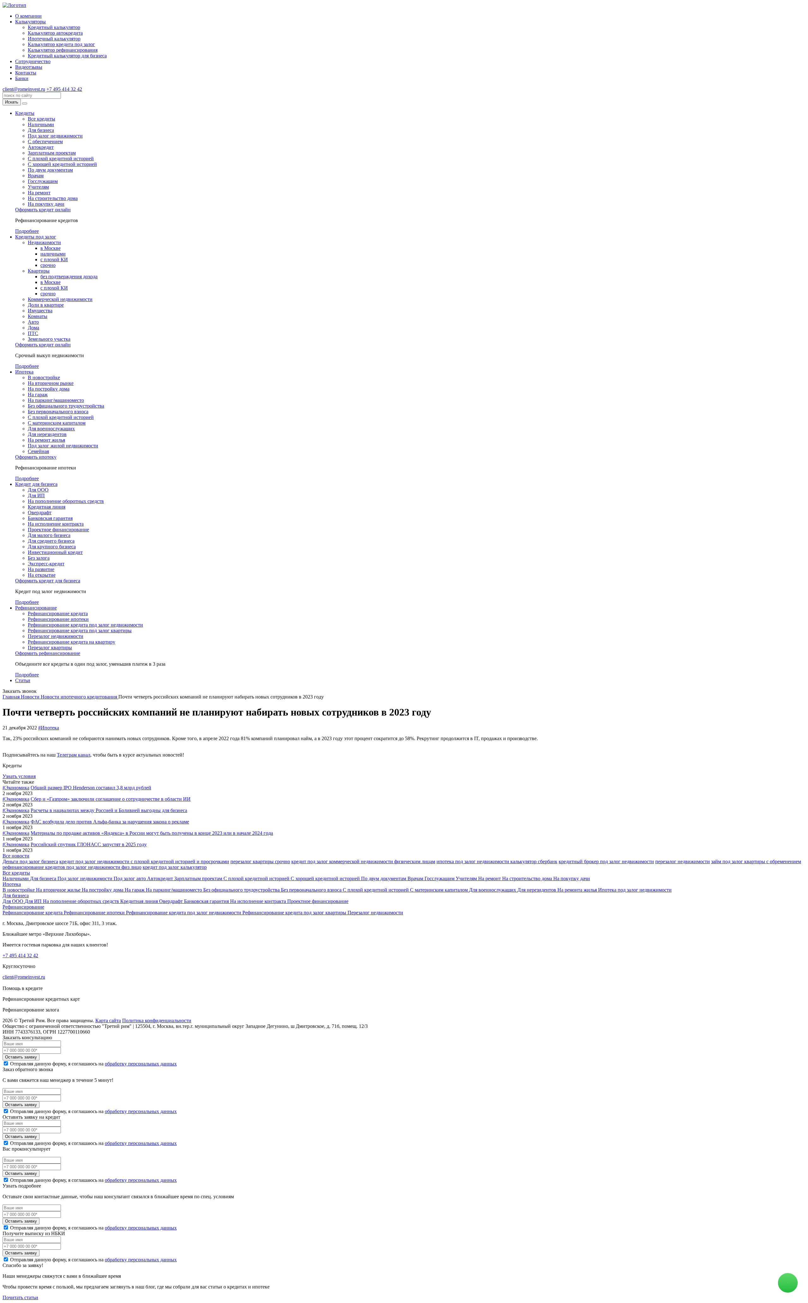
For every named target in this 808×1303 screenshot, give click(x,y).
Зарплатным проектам (52, 153)
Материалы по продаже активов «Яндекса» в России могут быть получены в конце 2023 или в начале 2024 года (152, 833)
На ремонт (39, 192)
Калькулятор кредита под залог (61, 44)
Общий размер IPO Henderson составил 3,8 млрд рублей (91, 787)
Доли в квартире (46, 305)
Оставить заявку (21, 1057)
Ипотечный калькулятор (54, 38)
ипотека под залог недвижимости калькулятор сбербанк (497, 861)
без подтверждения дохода (69, 276)
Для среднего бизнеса (51, 541)
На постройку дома (48, 389)
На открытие (42, 575)
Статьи (22, 680)
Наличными (41, 124)
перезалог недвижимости (682, 861)
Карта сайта (108, 1020)
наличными (53, 253)
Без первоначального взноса (58, 411)
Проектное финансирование (58, 529)
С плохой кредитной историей (61, 158)
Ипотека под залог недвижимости (635, 890)
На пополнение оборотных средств (66, 501)
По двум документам (50, 170)
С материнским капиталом (57, 423)
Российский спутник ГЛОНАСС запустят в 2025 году (89, 844)
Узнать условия (19, 776)
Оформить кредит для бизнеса (47, 580)
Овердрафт (39, 512)
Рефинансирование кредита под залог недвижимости (85, 625)
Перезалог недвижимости (55, 636)
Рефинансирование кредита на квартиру (71, 642)
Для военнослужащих (51, 428)
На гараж (38, 394)
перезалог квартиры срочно (260, 861)
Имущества (40, 310)
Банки (21, 78)
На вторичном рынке (51, 383)
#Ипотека (48, 727)
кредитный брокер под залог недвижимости (606, 861)
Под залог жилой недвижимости (63, 445)
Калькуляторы (30, 21)
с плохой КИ (54, 259)
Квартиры (39, 271)
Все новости (16, 855)
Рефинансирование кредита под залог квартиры (80, 630)
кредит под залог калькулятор (175, 867)
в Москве (50, 248)
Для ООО (38, 489)
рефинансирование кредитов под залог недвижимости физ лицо (72, 867)
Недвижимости (44, 242)
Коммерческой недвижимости (60, 299)
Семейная (38, 451)
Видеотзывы (28, 67)
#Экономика (16, 787)
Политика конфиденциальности (156, 1020)
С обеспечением (45, 141)
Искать (11, 102)
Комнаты (37, 316)
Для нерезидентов (47, 434)
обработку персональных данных (141, 1063)
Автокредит (41, 147)
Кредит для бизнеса (36, 484)
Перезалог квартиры (50, 647)
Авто (33, 322)
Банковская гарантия (50, 518)
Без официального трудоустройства (66, 406)
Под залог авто (130, 878)
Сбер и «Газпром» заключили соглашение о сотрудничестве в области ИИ (111, 799)
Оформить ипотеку (35, 457)
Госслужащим (43, 181)
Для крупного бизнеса (52, 546)
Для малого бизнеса (49, 535)
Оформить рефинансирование (47, 653)
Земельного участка (49, 339)
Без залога (39, 558)
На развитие (41, 569)
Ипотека (24, 371)
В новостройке (44, 377)
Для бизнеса (41, 130)
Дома (33, 327)
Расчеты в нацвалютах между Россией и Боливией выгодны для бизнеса (109, 810)
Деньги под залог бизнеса (30, 861)
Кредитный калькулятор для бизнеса (67, 55)
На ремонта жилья (577, 890)
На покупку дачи (46, 204)
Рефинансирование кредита (58, 613)
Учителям (38, 187)
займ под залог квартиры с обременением (756, 861)
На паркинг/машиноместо (56, 400)
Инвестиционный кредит (55, 552)
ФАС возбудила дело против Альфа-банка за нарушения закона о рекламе (110, 821)
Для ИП (36, 495)
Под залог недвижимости (55, 136)
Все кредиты (41, 118)
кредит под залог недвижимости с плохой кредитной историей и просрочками (144, 861)
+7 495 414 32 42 (64, 89)
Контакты (25, 72)
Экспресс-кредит (46, 563)
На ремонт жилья (46, 440)
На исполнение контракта (56, 524)
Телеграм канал (73, 755)
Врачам (36, 175)
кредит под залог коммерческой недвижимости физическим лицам (363, 861)
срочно (48, 265)
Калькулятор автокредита (55, 33)
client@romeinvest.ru (24, 89)
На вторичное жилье (59, 890)
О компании (28, 16)
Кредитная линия (46, 507)
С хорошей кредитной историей (62, 164)
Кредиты (24, 113)
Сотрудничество (32, 61)
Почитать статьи (20, 1297)
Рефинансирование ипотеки (58, 619)
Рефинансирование (36, 607)
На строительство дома (53, 198)
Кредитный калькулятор (54, 27)
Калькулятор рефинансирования (63, 50)
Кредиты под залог (35, 236)
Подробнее (27, 231)
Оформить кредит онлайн (43, 209)
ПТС (33, 333)
